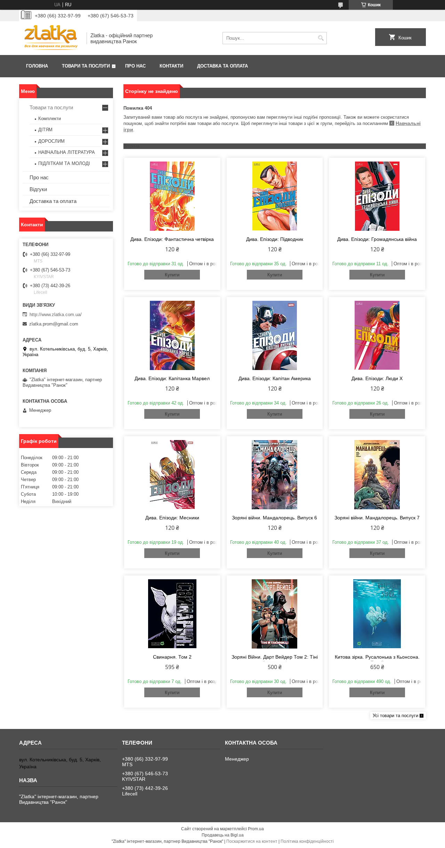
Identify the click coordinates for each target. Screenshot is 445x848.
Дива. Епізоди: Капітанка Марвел (172, 378)
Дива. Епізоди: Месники (172, 517)
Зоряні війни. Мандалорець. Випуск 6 (274, 517)
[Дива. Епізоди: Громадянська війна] (377, 196)
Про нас (135, 66)
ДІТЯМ (45, 129)
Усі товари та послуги (395, 715)
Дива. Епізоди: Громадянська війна (377, 239)
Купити (172, 274)
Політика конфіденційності (307, 841)
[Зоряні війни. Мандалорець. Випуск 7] (377, 474)
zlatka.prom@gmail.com (53, 324)
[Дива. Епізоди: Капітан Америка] (274, 335)
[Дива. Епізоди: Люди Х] (377, 335)
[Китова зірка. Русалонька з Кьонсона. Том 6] (377, 614)
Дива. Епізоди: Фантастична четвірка (172, 239)
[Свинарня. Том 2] (172, 614)
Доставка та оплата (222, 66)
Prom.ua (256, 828)
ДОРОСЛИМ (51, 141)
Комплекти (49, 118)
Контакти (171, 66)
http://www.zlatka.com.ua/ (56, 314)
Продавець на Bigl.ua (223, 835)
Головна (37, 66)
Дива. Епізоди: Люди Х (377, 378)
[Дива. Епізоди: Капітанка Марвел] (172, 335)
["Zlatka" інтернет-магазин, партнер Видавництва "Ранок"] (50, 38)
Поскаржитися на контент (251, 841)
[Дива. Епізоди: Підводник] (274, 196)
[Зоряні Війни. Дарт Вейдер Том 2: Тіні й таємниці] (274, 614)
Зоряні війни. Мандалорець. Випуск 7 (377, 517)
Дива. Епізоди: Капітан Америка (274, 378)
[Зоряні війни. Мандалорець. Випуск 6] (274, 474)
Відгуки (38, 189)
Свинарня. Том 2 (172, 657)
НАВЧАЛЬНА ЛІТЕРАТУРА (66, 152)
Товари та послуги (86, 66)
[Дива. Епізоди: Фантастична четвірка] (172, 196)
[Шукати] (321, 38)
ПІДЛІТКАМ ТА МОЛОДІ (64, 163)
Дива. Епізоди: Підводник (274, 239)
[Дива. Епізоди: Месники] (172, 474)
